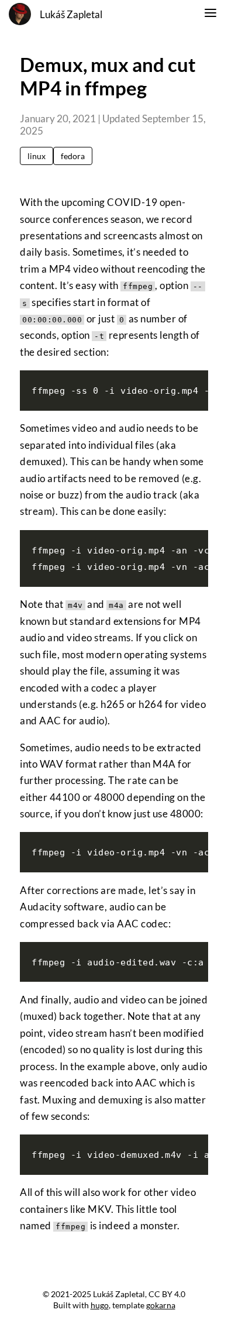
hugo (100, 1305)
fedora (73, 156)
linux (36, 156)
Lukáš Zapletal (71, 14)
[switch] (210, 14)
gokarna (160, 1305)
